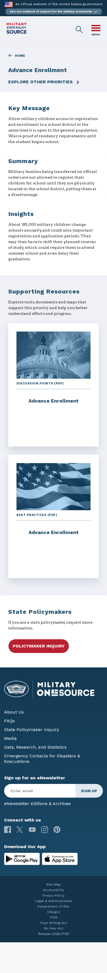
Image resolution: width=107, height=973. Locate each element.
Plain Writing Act (53, 923)
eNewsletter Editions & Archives (37, 803)
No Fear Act (53, 928)
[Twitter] (19, 829)
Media (10, 738)
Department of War (53, 906)
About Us (14, 712)
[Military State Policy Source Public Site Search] (80, 30)
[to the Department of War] (9, 4)
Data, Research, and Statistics (35, 747)
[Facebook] (7, 829)
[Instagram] (44, 829)
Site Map (53, 884)
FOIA (53, 917)
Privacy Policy (53, 895)
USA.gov (53, 912)
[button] (53, 11)
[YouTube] (32, 829)
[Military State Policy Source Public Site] (17, 32)
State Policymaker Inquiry (31, 729)
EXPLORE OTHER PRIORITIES (40, 81)
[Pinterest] (57, 829)
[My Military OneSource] (22, 859)
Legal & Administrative (53, 901)
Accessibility (53, 890)
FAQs (9, 720)
